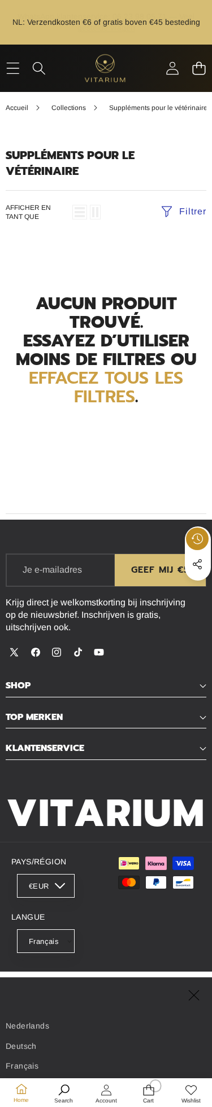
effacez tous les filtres (106, 387)
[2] (95, 212)
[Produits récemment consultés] (197, 539)
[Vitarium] (106, 68)
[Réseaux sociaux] (197, 564)
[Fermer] (193, 995)
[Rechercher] (39, 68)
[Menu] (12, 68)
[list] (79, 212)
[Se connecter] (172, 68)
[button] (198, 68)
